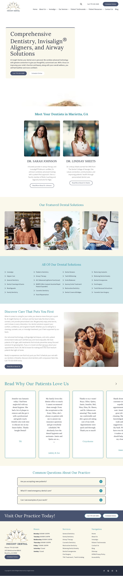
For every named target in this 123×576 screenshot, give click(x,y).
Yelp (116, 571)
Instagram (112, 571)
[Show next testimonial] (116, 384)
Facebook (104, 571)
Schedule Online (110, 4)
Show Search (81, 4)
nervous (45, 345)
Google (108, 571)
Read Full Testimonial (54, 442)
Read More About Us (13, 366)
